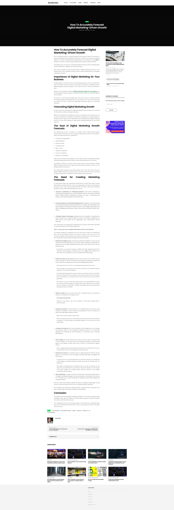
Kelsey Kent (108, 67)
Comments (53, 436)
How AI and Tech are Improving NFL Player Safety (115, 84)
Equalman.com (91, 504)
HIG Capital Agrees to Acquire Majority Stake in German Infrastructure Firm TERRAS (55, 481)
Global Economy (50, 477)
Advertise (90, 494)
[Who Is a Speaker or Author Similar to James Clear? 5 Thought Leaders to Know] (77, 471)
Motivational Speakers (93, 477)
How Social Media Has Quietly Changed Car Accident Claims (97, 462)
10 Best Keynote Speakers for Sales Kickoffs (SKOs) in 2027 (116, 480)
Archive (90, 499)
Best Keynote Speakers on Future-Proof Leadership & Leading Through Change (56, 462)
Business (86, 2)
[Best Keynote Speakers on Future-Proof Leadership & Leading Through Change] (56, 454)
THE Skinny (92, 2)
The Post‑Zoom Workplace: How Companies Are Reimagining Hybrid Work (115, 64)
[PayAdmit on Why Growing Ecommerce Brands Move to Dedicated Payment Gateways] (117, 454)
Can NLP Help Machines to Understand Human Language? (58, 429)
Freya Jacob (81, 30)
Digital (66, 2)
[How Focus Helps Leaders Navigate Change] (97, 471)
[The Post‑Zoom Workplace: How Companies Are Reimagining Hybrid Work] (115, 56)
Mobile (80, 2)
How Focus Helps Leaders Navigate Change (96, 480)
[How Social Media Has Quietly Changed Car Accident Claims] (97, 454)
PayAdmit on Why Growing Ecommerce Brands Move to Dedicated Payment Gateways (117, 463)
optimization (85, 410)
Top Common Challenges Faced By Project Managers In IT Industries (88, 429)
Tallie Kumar (109, 80)
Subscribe (90, 502)
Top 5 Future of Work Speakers (113, 79)
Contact (90, 497)
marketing (79, 410)
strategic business (51, 412)
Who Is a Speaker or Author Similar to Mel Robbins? (77, 462)
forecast (74, 410)
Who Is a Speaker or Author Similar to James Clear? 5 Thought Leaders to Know (76, 481)
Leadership (70, 477)
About (99, 2)
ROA (89, 410)
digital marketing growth (66, 410)
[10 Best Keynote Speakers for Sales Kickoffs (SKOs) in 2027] (117, 471)
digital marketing (56, 410)
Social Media (73, 2)
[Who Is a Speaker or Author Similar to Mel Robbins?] (77, 454)
